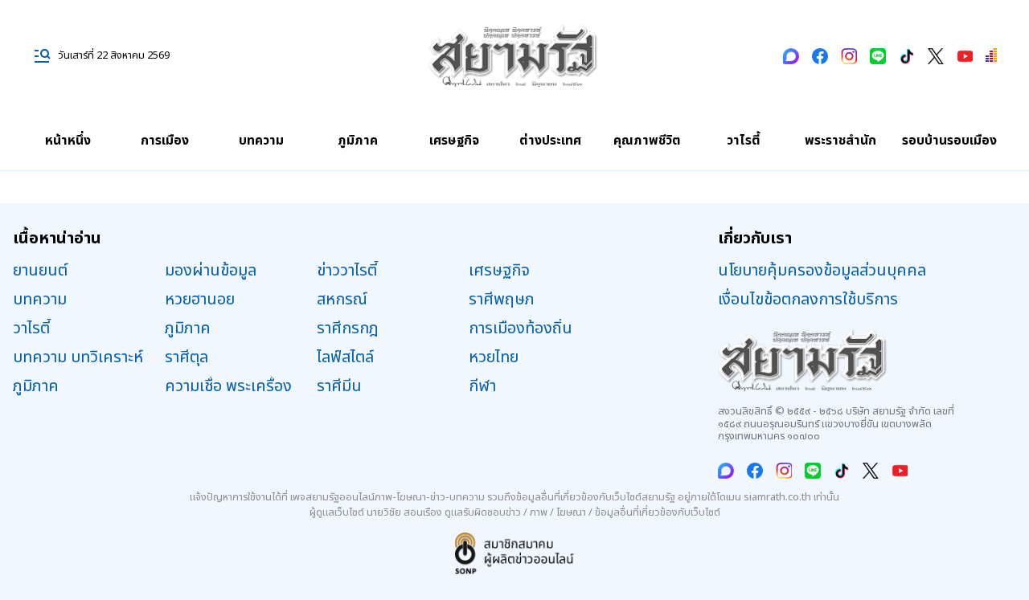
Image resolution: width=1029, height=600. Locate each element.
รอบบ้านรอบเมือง (949, 140)
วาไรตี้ (743, 140)
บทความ (261, 140)
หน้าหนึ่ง (68, 140)
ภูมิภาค (358, 140)
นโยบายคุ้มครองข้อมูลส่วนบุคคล (822, 270)
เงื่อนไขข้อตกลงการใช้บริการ (808, 299)
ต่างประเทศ (550, 140)
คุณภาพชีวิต (647, 140)
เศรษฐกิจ (454, 140)
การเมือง (165, 140)
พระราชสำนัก (840, 140)
